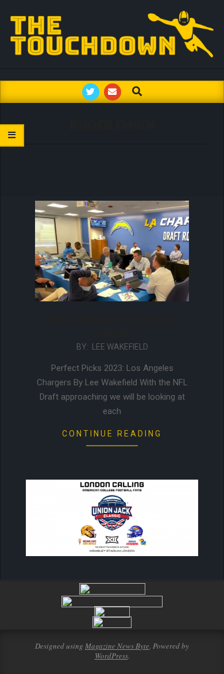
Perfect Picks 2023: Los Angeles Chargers (112, 326)
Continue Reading (112, 433)
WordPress (111, 655)
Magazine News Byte (117, 646)
